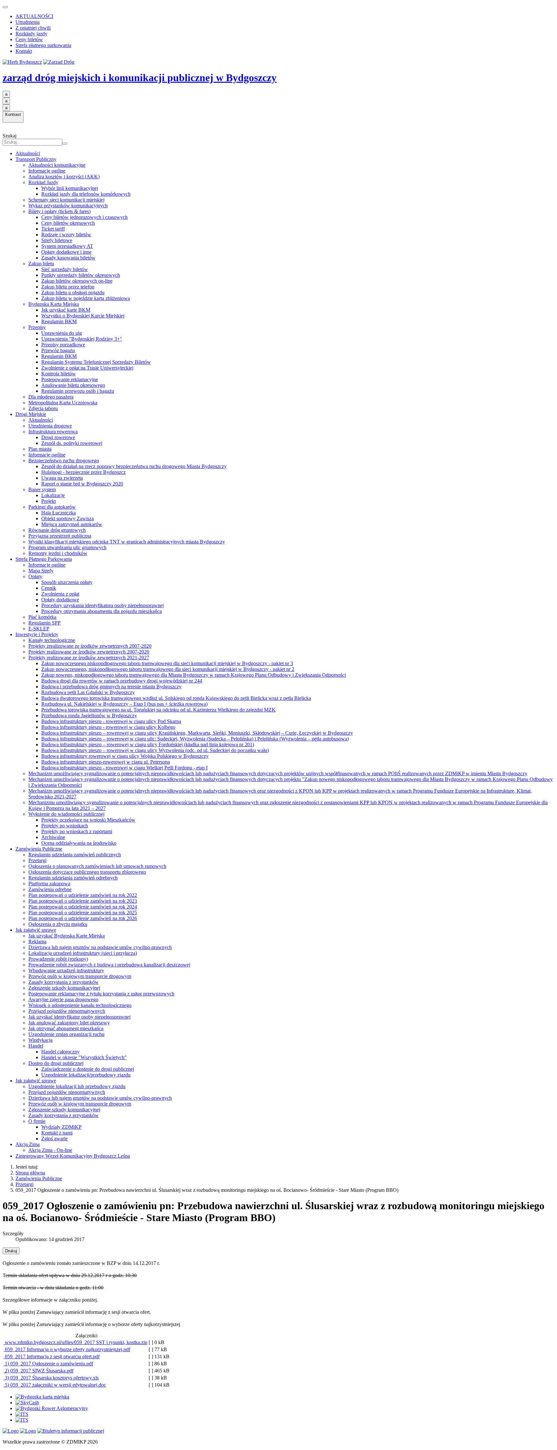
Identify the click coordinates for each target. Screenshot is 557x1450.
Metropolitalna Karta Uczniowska (62, 402)
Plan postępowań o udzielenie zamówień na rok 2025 (82, 912)
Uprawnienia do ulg (61, 333)
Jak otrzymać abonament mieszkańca (65, 1028)
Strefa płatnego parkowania (43, 45)
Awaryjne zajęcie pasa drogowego (63, 999)
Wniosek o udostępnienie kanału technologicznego (80, 1005)
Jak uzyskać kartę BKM (65, 310)
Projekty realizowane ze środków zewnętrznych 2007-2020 (88, 651)
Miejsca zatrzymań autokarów (71, 524)
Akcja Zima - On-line (50, 1150)
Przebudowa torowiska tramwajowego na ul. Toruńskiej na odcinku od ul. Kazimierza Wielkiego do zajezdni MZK (158, 709)
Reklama (37, 941)
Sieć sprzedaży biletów (64, 269)
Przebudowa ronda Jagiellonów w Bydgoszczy (89, 715)
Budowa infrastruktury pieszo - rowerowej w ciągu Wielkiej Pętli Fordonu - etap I (124, 767)
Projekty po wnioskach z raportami (76, 831)
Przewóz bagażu (58, 350)
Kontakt (23, 51)
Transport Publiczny (35, 159)
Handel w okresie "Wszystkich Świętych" (84, 1057)
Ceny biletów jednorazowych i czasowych (84, 217)
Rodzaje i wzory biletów (66, 234)
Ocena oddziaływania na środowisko (78, 843)
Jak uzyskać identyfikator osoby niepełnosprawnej (79, 1017)
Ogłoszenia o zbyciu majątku (57, 924)
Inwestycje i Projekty (36, 634)
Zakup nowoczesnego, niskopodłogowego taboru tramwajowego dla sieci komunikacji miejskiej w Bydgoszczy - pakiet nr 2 (167, 669)
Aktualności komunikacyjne (56, 165)
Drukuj (11, 1250)
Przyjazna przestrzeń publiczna (59, 536)
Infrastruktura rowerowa (53, 431)
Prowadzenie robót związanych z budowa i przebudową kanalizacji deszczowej (109, 964)
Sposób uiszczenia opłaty (67, 582)
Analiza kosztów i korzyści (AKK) (64, 176)
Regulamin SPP (44, 623)
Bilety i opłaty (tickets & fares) (59, 211)
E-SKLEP (38, 628)
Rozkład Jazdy (43, 182)
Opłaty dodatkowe (60, 599)
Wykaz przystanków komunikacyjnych (68, 205)
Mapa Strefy (41, 570)
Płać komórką (42, 617)
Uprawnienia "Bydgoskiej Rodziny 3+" (81, 339)
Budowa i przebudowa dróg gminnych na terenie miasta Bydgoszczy (111, 686)
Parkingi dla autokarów (52, 507)
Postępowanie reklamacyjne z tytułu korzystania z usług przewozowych (101, 993)
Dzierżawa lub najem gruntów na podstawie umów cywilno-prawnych (100, 947)
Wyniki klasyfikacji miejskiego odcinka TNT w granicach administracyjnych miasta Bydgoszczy (126, 541)
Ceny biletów (29, 39)
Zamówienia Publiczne (38, 849)
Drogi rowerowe (58, 437)
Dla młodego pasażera (50, 397)
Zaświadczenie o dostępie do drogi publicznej (87, 1069)
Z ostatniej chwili (33, 28)
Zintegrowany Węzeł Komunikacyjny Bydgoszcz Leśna (72, 1156)
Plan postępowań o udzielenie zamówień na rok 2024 (82, 906)
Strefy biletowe (56, 240)
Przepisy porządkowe (63, 344)
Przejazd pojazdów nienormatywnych (66, 1011)
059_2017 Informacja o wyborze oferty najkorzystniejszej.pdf (67, 1349)
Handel (35, 1046)
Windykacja (40, 1040)
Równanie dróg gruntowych (57, 530)
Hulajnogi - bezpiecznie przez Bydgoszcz (83, 472)
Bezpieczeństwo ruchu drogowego (63, 460)
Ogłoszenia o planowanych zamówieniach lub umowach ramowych (97, 866)
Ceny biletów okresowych (68, 223)
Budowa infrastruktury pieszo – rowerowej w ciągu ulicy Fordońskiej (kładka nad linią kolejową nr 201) (147, 744)
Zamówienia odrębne (50, 889)
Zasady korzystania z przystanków (63, 982)
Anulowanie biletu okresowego (73, 385)
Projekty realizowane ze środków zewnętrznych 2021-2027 (88, 657)
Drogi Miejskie (30, 414)
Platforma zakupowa (49, 883)
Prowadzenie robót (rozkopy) (58, 959)
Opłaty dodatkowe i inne (66, 252)
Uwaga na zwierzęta (62, 478)
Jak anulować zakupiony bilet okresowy (69, 1022)
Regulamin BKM (59, 321)
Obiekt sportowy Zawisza (67, 518)
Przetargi (37, 860)
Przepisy (37, 327)
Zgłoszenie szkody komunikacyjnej (64, 988)
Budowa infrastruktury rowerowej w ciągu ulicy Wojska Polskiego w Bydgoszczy (125, 756)
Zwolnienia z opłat (60, 594)
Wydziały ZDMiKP (61, 1127)
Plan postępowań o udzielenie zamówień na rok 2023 (82, 901)
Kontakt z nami (57, 1132)
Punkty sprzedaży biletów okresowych (80, 275)
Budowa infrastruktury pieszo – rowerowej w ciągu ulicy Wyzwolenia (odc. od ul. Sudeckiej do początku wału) (155, 750)
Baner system (42, 489)
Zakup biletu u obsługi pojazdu (72, 292)
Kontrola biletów (58, 373)
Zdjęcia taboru (43, 408)
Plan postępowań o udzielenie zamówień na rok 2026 (82, 918)
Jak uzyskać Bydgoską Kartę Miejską (66, 935)
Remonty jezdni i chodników (57, 553)
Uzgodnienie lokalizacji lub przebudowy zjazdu (76, 1086)
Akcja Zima (27, 1144)
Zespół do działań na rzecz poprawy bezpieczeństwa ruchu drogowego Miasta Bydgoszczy (134, 466)
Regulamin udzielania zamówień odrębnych (73, 877)
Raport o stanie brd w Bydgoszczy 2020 (82, 483)
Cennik (48, 588)
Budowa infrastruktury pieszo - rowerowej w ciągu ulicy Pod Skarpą (111, 721)
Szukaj (9, 135)
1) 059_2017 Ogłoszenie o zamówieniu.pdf (48, 1363)
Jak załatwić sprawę (35, 930)
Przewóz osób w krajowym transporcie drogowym (79, 976)
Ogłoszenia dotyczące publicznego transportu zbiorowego (87, 872)
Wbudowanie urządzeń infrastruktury (66, 970)
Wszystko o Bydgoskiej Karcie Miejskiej (82, 315)
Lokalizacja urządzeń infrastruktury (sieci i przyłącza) (82, 953)
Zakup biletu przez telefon (67, 286)
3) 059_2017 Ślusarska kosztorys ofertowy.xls (51, 1377)
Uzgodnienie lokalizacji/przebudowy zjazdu (86, 1075)
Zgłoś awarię (54, 1138)
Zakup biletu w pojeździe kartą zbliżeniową (85, 298)
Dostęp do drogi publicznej (55, 1063)
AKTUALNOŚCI (34, 16)
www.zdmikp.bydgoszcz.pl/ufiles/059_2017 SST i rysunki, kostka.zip (75, 1342)
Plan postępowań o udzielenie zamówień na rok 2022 (82, 895)
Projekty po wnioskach (64, 825)
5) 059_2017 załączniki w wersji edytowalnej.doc (55, 1385)
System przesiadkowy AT (67, 246)
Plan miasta (40, 449)
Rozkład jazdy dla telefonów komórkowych (86, 194)
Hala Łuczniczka (58, 512)
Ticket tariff (53, 228)
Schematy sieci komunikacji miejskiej (66, 199)
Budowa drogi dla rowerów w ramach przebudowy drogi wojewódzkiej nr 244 (121, 680)
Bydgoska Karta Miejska (53, 304)
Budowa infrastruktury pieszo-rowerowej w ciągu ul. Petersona (105, 762)
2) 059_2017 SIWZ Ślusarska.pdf (38, 1370)
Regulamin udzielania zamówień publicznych (74, 854)
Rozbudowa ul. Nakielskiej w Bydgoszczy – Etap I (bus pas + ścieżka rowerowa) (124, 704)
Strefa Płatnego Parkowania (43, 559)
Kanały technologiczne (51, 640)
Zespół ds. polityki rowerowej (71, 443)
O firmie (36, 1121)
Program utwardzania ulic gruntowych (67, 547)
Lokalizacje (53, 495)
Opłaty (35, 576)
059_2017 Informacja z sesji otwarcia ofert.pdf (52, 1356)
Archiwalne (53, 837)
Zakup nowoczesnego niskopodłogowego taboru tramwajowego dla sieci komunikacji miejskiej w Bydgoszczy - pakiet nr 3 (167, 663)
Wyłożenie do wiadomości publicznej (66, 814)
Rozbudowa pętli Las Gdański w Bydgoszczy (88, 692)
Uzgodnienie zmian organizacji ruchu (66, 1034)
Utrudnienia (27, 22)
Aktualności (27, 153)
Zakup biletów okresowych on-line (76, 281)
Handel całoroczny (60, 1051)
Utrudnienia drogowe (50, 425)
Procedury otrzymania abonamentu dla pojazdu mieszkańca (101, 611)
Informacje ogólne (46, 171)
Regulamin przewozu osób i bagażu (77, 391)
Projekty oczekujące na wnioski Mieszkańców (88, 820)
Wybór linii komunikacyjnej (69, 188)
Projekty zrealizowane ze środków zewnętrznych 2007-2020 (89, 646)
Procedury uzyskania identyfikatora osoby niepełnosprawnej (102, 605)
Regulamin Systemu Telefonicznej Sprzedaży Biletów (96, 362)
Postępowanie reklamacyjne (69, 379)
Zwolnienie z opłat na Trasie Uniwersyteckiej (87, 368)
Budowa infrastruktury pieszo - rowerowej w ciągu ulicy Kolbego (108, 727)
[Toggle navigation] (5, 7)
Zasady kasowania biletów (68, 257)
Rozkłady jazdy (31, 33)
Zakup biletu (41, 263)
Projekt (48, 501)
